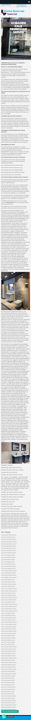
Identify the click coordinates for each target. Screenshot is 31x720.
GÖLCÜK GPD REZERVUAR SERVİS (8, 555)
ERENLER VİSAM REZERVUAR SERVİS (8, 629)
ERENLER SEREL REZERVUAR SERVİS (8, 664)
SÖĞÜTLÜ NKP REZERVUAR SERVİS (8, 602)
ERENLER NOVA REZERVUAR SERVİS (8, 655)
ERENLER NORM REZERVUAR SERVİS (8, 651)
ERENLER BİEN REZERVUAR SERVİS (8, 640)
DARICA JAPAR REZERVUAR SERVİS (8, 689)
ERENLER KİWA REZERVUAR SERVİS (8, 653)
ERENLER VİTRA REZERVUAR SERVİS (8, 667)
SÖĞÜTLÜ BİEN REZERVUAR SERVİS (8, 615)
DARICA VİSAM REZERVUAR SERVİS (8, 676)
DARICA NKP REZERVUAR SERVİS (7, 678)
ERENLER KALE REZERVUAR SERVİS (8, 671)
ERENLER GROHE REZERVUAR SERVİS (8, 662)
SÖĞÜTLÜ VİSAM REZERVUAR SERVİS (8, 626)
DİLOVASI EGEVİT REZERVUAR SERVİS (8, 535)
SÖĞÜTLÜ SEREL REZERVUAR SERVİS (8, 599)
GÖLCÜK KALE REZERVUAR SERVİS (8, 586)
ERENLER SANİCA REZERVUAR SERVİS (8, 673)
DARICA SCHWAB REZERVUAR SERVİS (8, 705)
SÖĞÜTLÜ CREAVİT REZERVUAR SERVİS (9, 611)
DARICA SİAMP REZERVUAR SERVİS (8, 702)
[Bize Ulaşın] (4, 716)
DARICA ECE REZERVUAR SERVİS (7, 693)
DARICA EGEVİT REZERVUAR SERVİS (8, 687)
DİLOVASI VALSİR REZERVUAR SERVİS (8, 544)
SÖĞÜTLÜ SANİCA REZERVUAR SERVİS (9, 591)
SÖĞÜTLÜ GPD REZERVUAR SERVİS (8, 620)
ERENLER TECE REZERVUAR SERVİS (8, 642)
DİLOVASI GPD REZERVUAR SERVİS (8, 537)
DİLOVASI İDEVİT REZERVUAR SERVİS (8, 539)
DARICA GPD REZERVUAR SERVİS (7, 684)
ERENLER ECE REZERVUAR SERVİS (8, 644)
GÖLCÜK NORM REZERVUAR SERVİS (8, 566)
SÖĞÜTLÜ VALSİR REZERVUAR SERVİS (8, 624)
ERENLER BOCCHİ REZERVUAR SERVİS (8, 669)
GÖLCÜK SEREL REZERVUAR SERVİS (8, 582)
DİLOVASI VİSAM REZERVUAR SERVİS (8, 546)
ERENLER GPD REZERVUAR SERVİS (8, 635)
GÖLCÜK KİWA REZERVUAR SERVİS (8, 564)
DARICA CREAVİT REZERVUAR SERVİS (8, 700)
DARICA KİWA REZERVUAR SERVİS (8, 680)
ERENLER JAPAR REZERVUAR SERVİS (8, 638)
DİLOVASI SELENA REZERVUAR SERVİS (9, 541)
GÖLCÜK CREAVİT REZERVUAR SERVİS (9, 570)
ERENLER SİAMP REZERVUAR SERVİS (8, 649)
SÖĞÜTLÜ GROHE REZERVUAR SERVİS (9, 606)
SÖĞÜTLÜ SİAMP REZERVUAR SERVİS (8, 608)
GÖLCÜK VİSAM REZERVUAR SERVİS (8, 548)
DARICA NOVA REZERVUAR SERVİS (8, 698)
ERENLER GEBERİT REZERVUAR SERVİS (9, 646)
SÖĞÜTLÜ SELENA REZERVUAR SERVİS (9, 622)
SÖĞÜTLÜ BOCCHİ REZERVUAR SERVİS (9, 597)
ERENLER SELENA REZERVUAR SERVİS (8, 631)
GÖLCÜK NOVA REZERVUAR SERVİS (8, 568)
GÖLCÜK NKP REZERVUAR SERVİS (8, 579)
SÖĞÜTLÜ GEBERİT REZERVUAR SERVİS (9, 604)
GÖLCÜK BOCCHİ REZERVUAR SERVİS (8, 584)
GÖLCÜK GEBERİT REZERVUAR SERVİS (9, 577)
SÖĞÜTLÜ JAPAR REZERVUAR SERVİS (8, 617)
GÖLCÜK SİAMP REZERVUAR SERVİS (8, 573)
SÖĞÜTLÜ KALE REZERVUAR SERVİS (8, 593)
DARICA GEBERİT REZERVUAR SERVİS (8, 709)
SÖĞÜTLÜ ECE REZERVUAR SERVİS (8, 613)
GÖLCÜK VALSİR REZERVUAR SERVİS (8, 550)
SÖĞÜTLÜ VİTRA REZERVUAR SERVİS (8, 595)
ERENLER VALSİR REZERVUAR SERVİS (8, 633)
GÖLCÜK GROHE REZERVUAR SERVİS (8, 575)
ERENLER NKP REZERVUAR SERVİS (8, 660)
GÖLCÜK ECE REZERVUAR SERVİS (8, 561)
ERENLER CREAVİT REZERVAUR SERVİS (9, 658)
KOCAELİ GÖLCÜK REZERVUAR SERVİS (9, 588)
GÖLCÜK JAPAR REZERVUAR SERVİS (8, 557)
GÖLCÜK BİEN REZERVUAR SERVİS (8, 559)
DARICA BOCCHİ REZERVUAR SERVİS (8, 696)
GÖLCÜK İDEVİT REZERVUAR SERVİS (8, 552)
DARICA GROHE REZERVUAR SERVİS (8, 707)
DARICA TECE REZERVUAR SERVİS (8, 682)
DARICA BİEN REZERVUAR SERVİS (8, 691)
